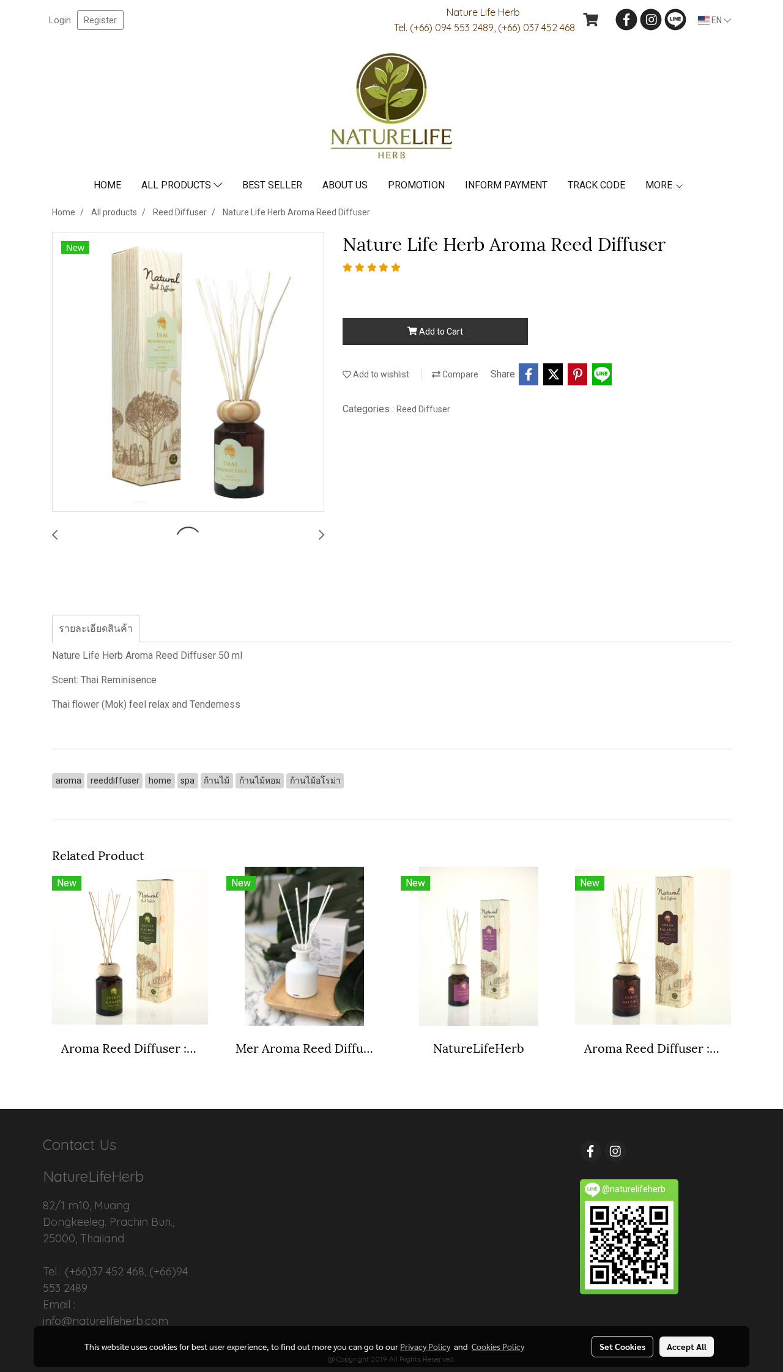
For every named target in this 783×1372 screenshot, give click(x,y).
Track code (596, 185)
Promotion (416, 185)
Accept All (687, 1346)
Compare (459, 374)
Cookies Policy (498, 1346)
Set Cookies (622, 1346)
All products (177, 185)
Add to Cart (440, 331)
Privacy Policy (425, 1346)
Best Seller (272, 185)
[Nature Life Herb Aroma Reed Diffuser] (188, 372)
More (660, 185)
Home (107, 185)
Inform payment (506, 185)
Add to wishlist (380, 374)
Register (100, 20)
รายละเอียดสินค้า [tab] (96, 628)
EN (717, 20)
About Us (345, 185)
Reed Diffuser (423, 409)
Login (60, 20)
